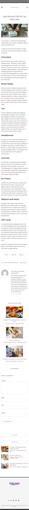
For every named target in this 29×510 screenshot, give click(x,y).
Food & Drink (8, 323)
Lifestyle (13, 323)
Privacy (12, 505)
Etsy (7, 183)
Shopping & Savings (12, 342)
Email (2, 405)
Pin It (22, 254)
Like (7, 254)
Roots (14, 213)
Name (3, 397)
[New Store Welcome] (14, 333)
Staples (13, 147)
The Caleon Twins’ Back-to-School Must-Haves (14, 359)
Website (3, 412)
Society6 (13, 183)
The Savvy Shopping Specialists (10, 262)
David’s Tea (17, 125)
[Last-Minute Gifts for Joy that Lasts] (14, 31)
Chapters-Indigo (8, 174)
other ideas (4, 248)
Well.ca (25, 100)
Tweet (14, 254)
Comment (3, 380)
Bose (15, 149)
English (24, 262)
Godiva (19, 69)
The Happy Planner (17, 168)
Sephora (3, 100)
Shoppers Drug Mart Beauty (13, 100)
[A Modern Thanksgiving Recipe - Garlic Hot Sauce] (14, 312)
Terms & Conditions (5, 505)
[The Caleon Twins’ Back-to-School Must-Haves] (14, 352)
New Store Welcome (14, 340)
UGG (18, 213)
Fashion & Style (8, 361)
